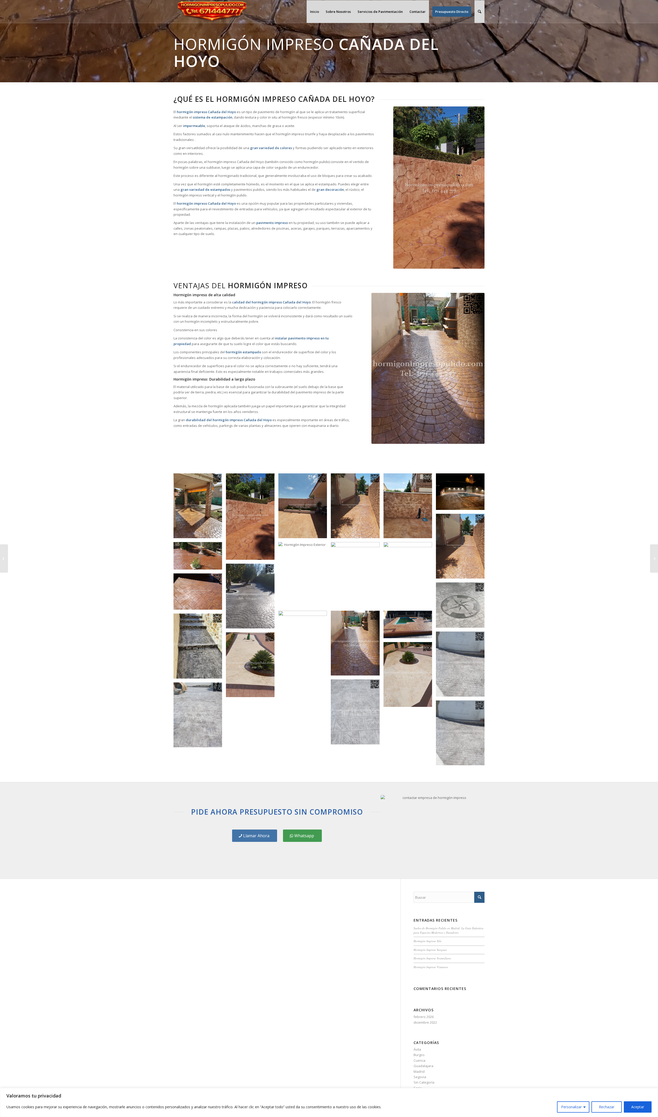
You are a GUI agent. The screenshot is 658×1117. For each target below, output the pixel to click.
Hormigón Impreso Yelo (428, 941)
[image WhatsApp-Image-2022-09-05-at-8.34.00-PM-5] (304, 507)
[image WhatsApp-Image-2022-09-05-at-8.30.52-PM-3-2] (357, 507)
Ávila (417, 1049)
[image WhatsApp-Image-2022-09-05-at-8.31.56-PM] (462, 666)
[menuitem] (314, 11)
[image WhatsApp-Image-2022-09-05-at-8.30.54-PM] (252, 666)
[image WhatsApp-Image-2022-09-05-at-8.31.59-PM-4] (462, 493)
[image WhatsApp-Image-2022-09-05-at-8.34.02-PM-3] (199, 507)
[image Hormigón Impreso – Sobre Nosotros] (409, 507)
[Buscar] (479, 11)
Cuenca (419, 1060)
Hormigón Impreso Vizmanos (431, 967)
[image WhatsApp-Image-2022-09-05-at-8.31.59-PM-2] (357, 576)
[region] (329, 1102)
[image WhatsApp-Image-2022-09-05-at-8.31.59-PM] (252, 598)
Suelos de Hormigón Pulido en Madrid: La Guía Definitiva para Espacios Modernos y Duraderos (448, 930)
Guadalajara (423, 1066)
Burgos (419, 1054)
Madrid (419, 1071)
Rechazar (606, 1106)
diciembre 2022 (425, 1022)
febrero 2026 (424, 1016)
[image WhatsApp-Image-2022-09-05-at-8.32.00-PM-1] (199, 557)
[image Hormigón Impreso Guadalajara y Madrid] (357, 645)
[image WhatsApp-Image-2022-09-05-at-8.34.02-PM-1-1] (252, 518)
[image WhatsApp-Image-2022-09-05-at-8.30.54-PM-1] (409, 676)
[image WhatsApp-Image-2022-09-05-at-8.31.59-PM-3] (304, 576)
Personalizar (571, 1106)
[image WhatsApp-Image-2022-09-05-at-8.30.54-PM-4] (462, 734)
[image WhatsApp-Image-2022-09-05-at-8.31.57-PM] (199, 648)
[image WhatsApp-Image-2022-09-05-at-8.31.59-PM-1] (409, 576)
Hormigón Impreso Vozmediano (432, 958)
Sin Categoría (424, 1082)
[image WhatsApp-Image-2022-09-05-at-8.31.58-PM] (409, 626)
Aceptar (637, 1106)
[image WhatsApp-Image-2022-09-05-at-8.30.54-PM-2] (357, 713)
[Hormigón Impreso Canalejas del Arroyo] (4, 558)
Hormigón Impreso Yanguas (430, 950)
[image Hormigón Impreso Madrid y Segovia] (462, 607)
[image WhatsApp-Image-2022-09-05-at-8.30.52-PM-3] (462, 548)
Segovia (420, 1077)
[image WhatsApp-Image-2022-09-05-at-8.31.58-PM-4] (199, 593)
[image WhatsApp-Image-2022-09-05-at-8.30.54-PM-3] (199, 716)
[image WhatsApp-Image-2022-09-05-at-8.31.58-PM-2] (304, 667)
